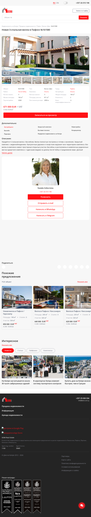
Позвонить (45, 197)
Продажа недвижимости (27, 26)
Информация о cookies (70, 470)
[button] (86, 56)
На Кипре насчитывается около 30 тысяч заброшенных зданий (16, 382)
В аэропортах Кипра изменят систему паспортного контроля (47, 382)
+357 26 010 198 (82, 3)
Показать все (82, 282)
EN (57, 3)
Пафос (39, 26)
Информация (8, 410)
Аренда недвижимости (12, 415)
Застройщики (8, 127)
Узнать (46, 92)
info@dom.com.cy (83, 400)
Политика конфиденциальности (73, 463)
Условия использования (70, 467)
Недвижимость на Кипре (10, 26)
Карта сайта (66, 460)
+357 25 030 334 (82, 398)
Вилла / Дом (46, 26)
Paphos (72, 89)
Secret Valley (22, 92)
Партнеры (65, 456)
